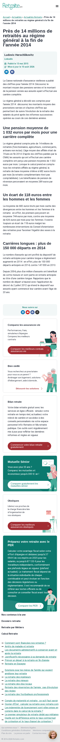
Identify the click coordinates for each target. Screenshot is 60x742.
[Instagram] (37, 312)
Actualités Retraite (33, 17)
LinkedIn (8, 59)
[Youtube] (28, 312)
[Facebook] (32, 312)
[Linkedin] (23, 312)
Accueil (6, 17)
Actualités (17, 17)
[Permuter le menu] (57, 6)
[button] (6, 72)
